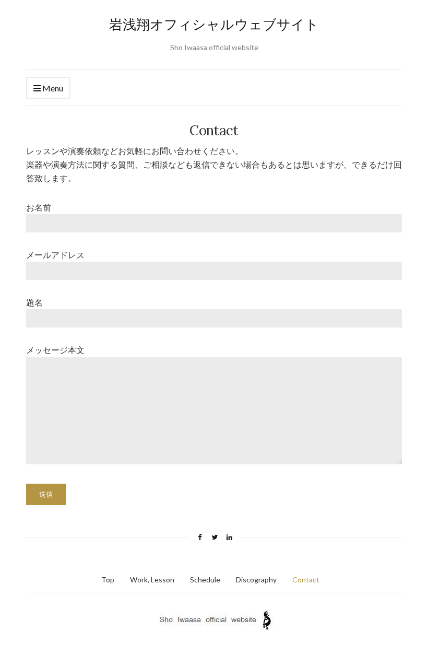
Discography (256, 579)
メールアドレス (55, 255)
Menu (52, 88)
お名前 (38, 207)
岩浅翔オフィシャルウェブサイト (214, 24)
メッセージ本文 (55, 350)
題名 (34, 302)
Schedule (205, 579)
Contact (305, 579)
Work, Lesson (152, 579)
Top (107, 579)
